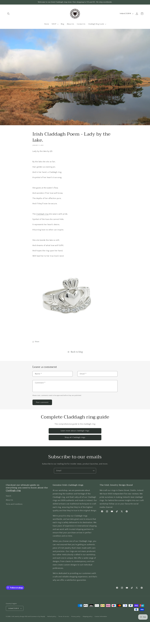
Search (8, 496)
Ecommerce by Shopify (37, 616)
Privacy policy (75, 616)
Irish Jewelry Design (17, 616)
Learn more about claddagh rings (75, 431)
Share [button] (37, 342)
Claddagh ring (42, 214)
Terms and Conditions (14, 504)
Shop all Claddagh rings (75, 437)
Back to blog (77, 352)
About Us (9, 500)
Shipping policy (87, 616)
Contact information (101, 616)
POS (26, 616)
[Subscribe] (93, 470)
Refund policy (51, 616)
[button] (8, 13)
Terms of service (63, 616)
